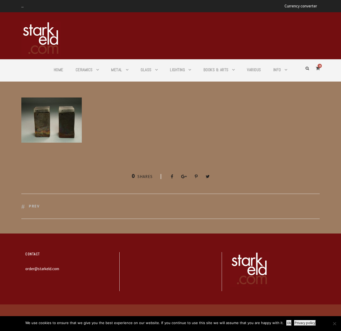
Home (58, 70)
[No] (334, 323)
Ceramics (84, 70)
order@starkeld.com (42, 268)
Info (277, 70)
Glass (146, 70)
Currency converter (301, 6)
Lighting (177, 70)
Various (254, 70)
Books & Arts (216, 70)
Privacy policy (305, 323)
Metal (116, 70)
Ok (289, 323)
